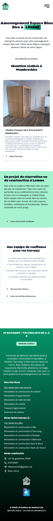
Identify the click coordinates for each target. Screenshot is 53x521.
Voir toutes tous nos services (17, 387)
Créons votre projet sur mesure (22, 221)
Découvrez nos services (19, 289)
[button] (47, 6)
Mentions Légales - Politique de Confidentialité (26, 511)
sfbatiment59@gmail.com (20, 467)
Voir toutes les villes (13, 423)
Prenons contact (26, 344)
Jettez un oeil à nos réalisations (23, 296)
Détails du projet (16, 156)
